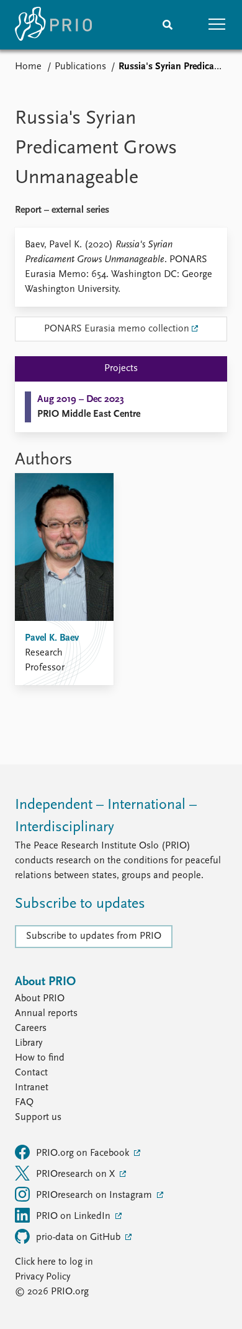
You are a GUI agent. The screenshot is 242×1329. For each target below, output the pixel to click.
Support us (38, 1117)
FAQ (24, 1103)
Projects (121, 369)
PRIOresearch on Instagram (95, 1195)
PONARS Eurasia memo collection (116, 329)
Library (28, 1043)
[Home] (53, 25)
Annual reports (46, 1014)
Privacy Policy (42, 1277)
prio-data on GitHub (79, 1237)
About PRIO (40, 999)
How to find (40, 1058)
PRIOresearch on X (76, 1174)
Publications (80, 67)
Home (28, 67)
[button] (217, 24)
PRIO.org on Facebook (84, 1153)
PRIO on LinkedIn (74, 1216)
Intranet (31, 1088)
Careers (31, 1028)
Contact (31, 1073)
